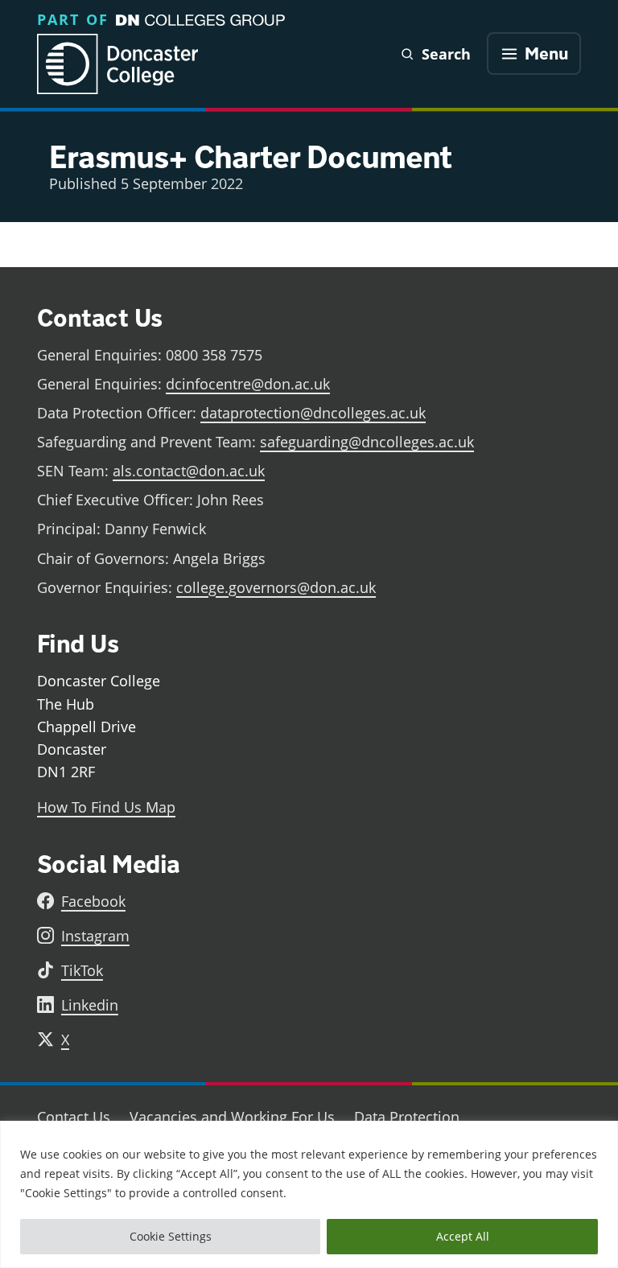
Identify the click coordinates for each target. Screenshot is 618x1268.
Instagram (95, 935)
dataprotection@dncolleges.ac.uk (313, 412)
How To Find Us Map (106, 807)
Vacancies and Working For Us (232, 1116)
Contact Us (73, 1116)
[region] (309, 1194)
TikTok (82, 970)
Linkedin (89, 1005)
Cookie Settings (171, 1236)
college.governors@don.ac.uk (276, 587)
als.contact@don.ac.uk (189, 470)
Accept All (462, 1236)
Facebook (93, 901)
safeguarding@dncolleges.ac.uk (367, 441)
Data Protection (406, 1116)
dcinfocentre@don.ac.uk (248, 383)
